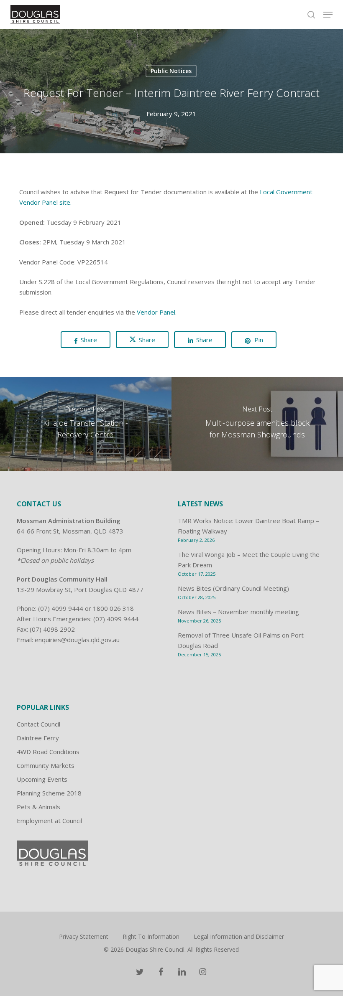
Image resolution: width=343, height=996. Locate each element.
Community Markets (45, 765)
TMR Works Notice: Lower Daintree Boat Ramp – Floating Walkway (248, 525)
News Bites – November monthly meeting (238, 611)
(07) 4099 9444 (60, 608)
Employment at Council (49, 820)
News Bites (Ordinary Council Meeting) (233, 588)
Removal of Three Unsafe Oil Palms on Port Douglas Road (241, 640)
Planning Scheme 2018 (49, 793)
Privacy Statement (83, 936)
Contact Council (38, 724)
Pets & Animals (38, 807)
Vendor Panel (156, 312)
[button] (328, 14)
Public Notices (171, 71)
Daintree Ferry (38, 738)
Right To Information (151, 936)
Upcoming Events (42, 779)
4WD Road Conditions (48, 751)
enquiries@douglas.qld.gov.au (77, 639)
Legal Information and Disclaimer (239, 936)
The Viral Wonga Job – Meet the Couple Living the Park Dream (249, 559)
